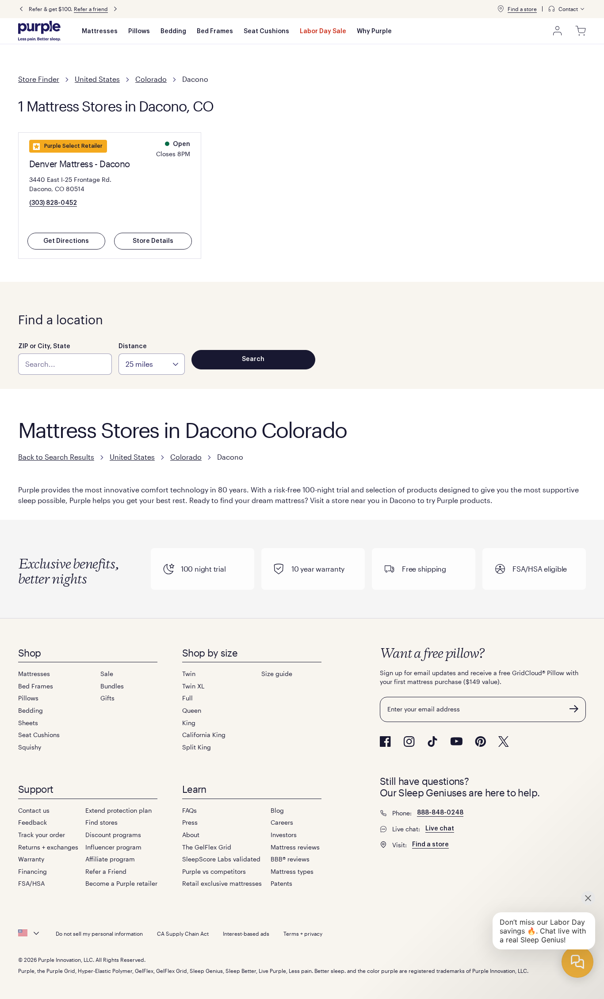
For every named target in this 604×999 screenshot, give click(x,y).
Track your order (41, 834)
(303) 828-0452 (53, 203)
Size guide (276, 673)
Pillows (139, 31)
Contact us (34, 810)
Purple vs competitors (214, 871)
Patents (281, 883)
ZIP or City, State (44, 346)
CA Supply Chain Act (183, 933)
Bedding (173, 31)
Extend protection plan (118, 810)
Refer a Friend (105, 871)
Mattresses (100, 31)
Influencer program (113, 847)
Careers (282, 822)
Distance (133, 346)
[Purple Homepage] (39, 31)
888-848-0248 (440, 813)
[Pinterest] (480, 741)
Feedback (32, 822)
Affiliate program (110, 859)
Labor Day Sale (323, 31)
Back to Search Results (56, 457)
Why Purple (374, 31)
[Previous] (21, 9)
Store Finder (38, 79)
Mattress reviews (295, 847)
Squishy (29, 747)
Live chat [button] (439, 829)
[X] (503, 741)
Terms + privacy (302, 933)
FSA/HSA (31, 883)
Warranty (31, 859)
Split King (196, 747)
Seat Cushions (266, 31)
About (190, 834)
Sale (106, 673)
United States (97, 79)
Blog (277, 810)
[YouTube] (456, 741)
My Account (557, 31)
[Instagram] (409, 741)
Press (190, 822)
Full (187, 698)
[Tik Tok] (432, 741)
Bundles (112, 686)
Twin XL (193, 686)
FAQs (189, 810)
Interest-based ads (246, 933)
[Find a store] (500, 8)
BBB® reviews (290, 859)
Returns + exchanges (48, 847)
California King (204, 734)
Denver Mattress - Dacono (79, 163)
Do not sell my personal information (99, 933)
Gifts (107, 698)
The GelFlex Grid (206, 847)
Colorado (151, 79)
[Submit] (574, 708)
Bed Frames (215, 31)
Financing (32, 871)
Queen (191, 710)
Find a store (522, 9)
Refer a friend (91, 9)
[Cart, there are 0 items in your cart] (580, 31)
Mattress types (292, 871)
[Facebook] (385, 741)
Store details (153, 241)
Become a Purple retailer (121, 883)
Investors (284, 834)
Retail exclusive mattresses (222, 883)
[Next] (115, 9)
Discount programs (113, 834)
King (188, 722)
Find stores (101, 822)
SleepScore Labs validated (221, 859)
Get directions (66, 241)
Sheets (28, 722)
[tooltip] (567, 9)
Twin (188, 673)
